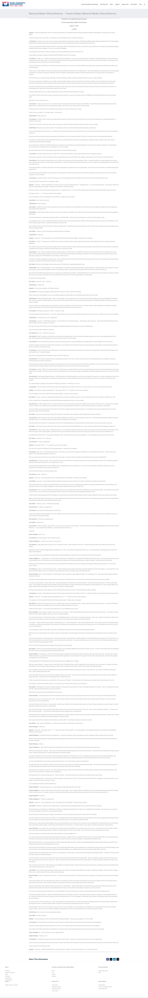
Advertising (8, 978)
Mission (7, 970)
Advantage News (103, 970)
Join (53, 972)
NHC (53, 970)
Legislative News (56, 988)
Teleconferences (102, 988)
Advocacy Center (56, 987)
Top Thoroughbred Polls (105, 987)
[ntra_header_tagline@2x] (13, 2)
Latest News (101, 985)
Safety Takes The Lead (11, 985)
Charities (7, 976)
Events (53, 974)
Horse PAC (55, 991)
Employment (8, 980)
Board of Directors (10, 972)
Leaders (54, 976)
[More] (144, 4)
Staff (6, 974)
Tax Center (55, 985)
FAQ (99, 972)
